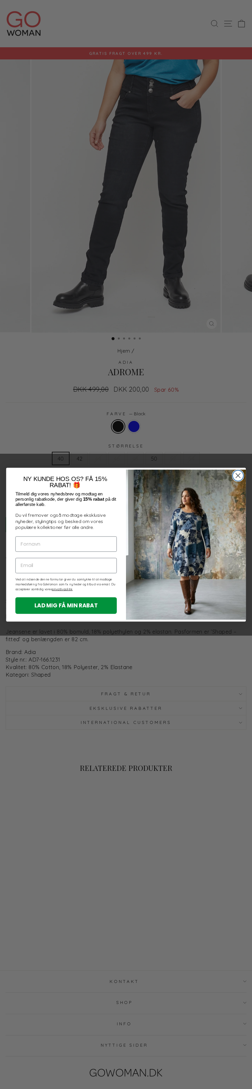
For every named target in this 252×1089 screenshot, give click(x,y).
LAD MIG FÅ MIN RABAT (66, 605)
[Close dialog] (238, 475)
